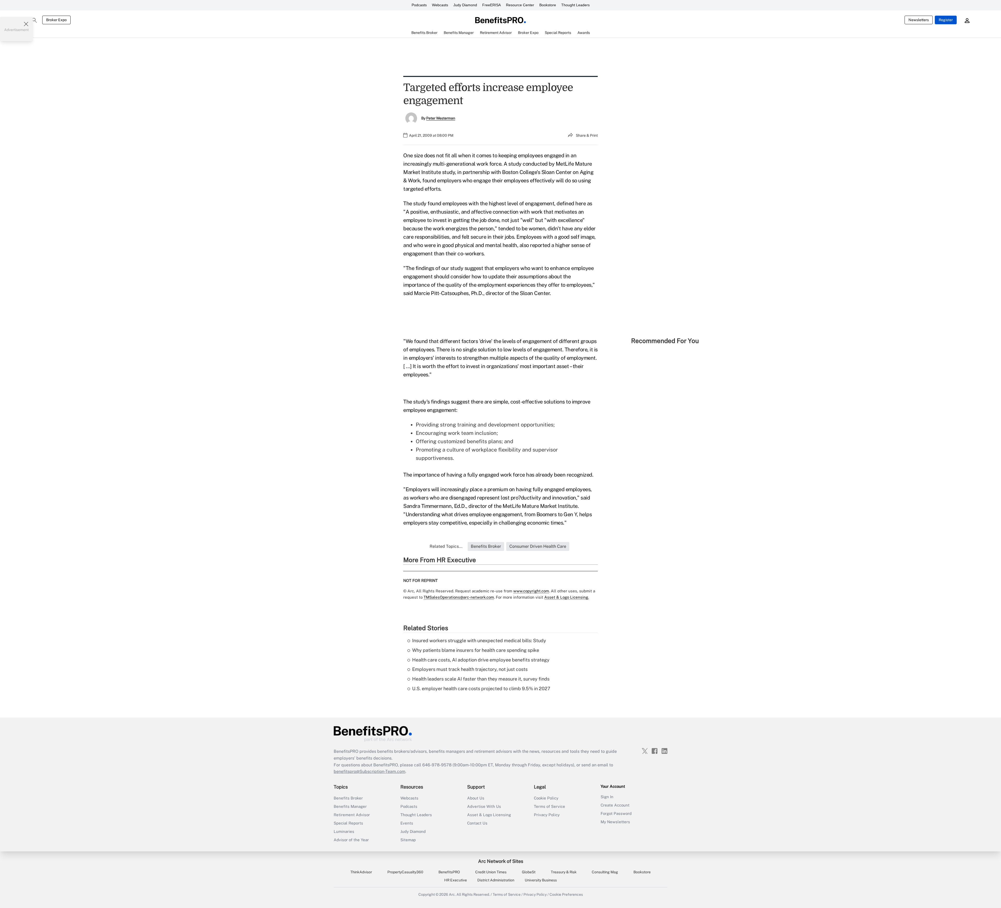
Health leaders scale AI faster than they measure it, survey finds (481, 679)
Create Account (615, 805)
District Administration (495, 880)
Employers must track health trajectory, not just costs (470, 669)
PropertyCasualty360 (405, 872)
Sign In (607, 797)
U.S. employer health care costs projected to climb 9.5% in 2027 (481, 688)
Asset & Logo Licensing (489, 815)
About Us (475, 798)
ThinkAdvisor (361, 872)
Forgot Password (616, 813)
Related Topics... (446, 546)
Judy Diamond (465, 5)
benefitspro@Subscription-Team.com (369, 771)
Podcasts (419, 5)
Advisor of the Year (351, 840)
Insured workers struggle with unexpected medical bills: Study (479, 640)
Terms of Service (549, 806)
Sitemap (408, 840)
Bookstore (547, 5)
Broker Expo (56, 20)
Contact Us (477, 823)
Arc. (452, 894)
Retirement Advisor (352, 815)
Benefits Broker (348, 798)
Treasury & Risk (564, 872)
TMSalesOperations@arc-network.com (459, 597)
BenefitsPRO (449, 872)
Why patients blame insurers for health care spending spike (475, 650)
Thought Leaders (575, 5)
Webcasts (440, 5)
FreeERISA (491, 5)
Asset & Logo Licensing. (566, 597)
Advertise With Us (484, 806)
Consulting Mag (605, 872)
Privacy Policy (547, 815)
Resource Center (520, 5)
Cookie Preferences (566, 894)
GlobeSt (528, 872)
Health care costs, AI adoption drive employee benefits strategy (481, 660)
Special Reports (348, 823)
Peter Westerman (440, 118)
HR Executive (455, 880)
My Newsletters (615, 822)
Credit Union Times (490, 872)
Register (946, 20)
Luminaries (344, 831)
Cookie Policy (546, 798)
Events (406, 823)
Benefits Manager (350, 806)
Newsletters (918, 20)
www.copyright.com (531, 591)
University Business (541, 880)
